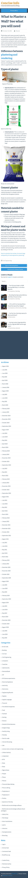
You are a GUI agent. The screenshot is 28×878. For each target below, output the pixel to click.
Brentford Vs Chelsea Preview (16, 269)
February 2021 (6, 560)
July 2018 (4, 630)
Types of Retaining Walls (10, 265)
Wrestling (4, 835)
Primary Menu (14, 10)
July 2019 (4, 606)
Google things (6, 728)
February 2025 (6, 408)
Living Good (5, 756)
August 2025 (5, 391)
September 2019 (6, 599)
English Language (7, 699)
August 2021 (5, 539)
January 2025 (5, 412)
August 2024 (5, 429)
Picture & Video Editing (8, 784)
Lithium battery (6, 752)
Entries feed (5, 848)
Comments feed (6, 851)
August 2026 (5, 366)
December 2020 (6, 567)
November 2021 (6, 528)
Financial (4, 703)
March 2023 (5, 475)
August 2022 (5, 496)
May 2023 (4, 472)
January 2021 (5, 563)
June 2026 (4, 373)
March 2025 (5, 405)
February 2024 (6, 451)
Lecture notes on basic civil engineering (12, 749)
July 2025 (4, 394)
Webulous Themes (7, 875)
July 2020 (4, 585)
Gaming (4, 717)
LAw (3, 745)
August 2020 (5, 581)
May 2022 (4, 507)
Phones (4, 780)
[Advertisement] (14, 345)
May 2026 (4, 377)
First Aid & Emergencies (8, 706)
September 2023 (6, 465)
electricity (5, 685)
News (3, 763)
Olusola (18, 31)
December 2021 (6, 525)
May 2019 (4, 613)
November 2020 (6, 571)
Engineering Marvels (7, 692)
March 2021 (5, 556)
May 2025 (4, 401)
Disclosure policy (6, 864)
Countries (4, 664)
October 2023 (5, 461)
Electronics (5, 689)
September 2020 (6, 578)
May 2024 (4, 440)
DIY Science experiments (8, 678)
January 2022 (5, 521)
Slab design (5, 818)
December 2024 (6, 415)
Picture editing (6, 787)
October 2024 (5, 422)
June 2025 (4, 398)
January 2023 (5, 482)
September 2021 (6, 535)
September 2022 (6, 493)
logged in (10, 277)
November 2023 (6, 458)
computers (5, 661)
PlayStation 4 (5, 791)
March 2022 (5, 514)
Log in (3, 844)
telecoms (4, 828)
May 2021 (4, 549)
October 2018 (5, 623)
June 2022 (4, 504)
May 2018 (4, 638)
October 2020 (5, 574)
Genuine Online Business (8, 724)
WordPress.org (6, 855)
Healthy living (6, 731)
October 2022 (5, 489)
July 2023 (4, 468)
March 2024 (5, 447)
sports (4, 825)
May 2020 (4, 592)
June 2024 (4, 437)
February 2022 (6, 518)
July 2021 (4, 542)
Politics (4, 798)
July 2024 (4, 433)
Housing (4, 735)
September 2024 (6, 426)
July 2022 (4, 500)
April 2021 (4, 553)
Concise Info (10, 3)
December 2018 (6, 620)
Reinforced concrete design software (12, 805)
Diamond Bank (6, 671)
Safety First (5, 814)
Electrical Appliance (7, 682)
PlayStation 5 (5, 795)
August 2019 (5, 602)
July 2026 (4, 369)
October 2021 (5, 532)
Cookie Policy (5, 860)
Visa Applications (6, 832)
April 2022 (4, 511)
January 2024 (5, 454)
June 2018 (4, 634)
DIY (3, 675)
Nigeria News (5, 770)
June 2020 (4, 588)
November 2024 (6, 419)
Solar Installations (7, 821)
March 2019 (5, 616)
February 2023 (6, 479)
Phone (4, 777)
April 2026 (4, 380)
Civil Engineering (7, 260)
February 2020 (6, 595)
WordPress (14, 873)
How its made (5, 738)
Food (3, 710)
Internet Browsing (7, 742)
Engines (4, 696)
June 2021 (4, 546)
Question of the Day (7, 802)
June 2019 (4, 609)
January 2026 (5, 387)
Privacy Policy (5, 867)
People (4, 773)
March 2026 (5, 384)
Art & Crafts (5, 646)
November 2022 (6, 486)
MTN (3, 759)
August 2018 (5, 627)
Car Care (4, 653)
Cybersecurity (5, 668)
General (4, 720)
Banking (4, 650)
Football (4, 713)
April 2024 (4, 444)
